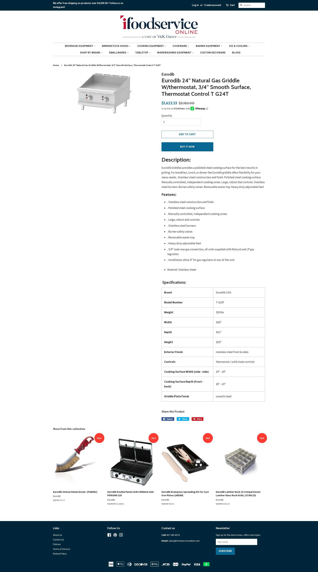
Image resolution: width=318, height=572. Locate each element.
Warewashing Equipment (174, 52)
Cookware (180, 45)
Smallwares (118, 52)
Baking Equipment (208, 45)
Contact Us (58, 539)
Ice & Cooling (238, 45)
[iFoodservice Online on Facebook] (109, 535)
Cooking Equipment (150, 45)
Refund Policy (60, 553)
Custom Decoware (213, 52)
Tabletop (142, 52)
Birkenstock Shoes (115, 45)
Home (56, 65)
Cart (232, 5)
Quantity (166, 115)
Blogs (236, 52)
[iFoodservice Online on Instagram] (121, 535)
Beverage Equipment (79, 45)
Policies (57, 544)
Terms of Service (61, 549)
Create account (212, 5)
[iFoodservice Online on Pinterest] (115, 535)
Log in (195, 5)
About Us (57, 534)
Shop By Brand (90, 52)
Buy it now (187, 146)
